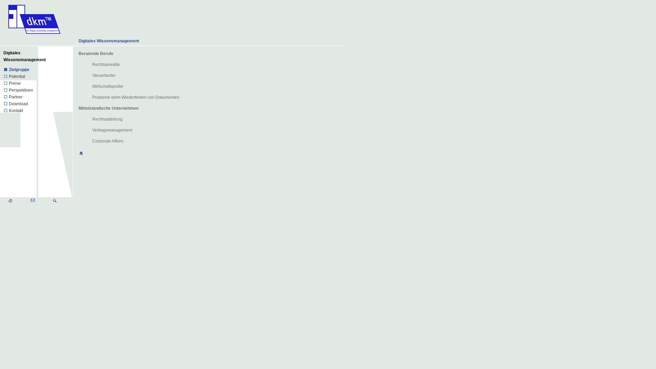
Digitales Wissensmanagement (109, 41)
